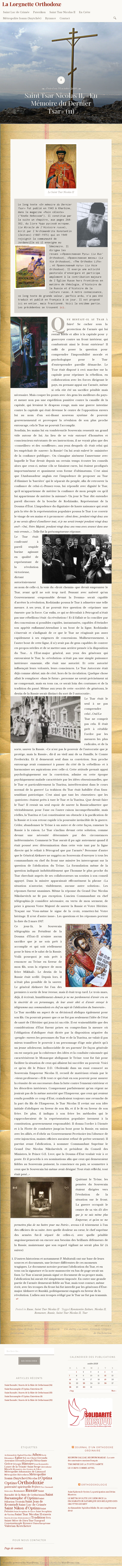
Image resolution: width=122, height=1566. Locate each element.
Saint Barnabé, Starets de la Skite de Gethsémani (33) (28, 1393)
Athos (36, 1454)
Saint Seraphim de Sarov (24, 1511)
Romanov (40, 1312)
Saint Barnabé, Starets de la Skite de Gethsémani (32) (28, 1400)
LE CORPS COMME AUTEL (81, 1468)
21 (70, 1383)
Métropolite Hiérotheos (16, 1475)
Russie (51, 1312)
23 (84, 1383)
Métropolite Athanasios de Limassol (25, 1471)
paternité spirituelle (17, 1486)
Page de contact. (13, 1548)
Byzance (50, 18)
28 (70, 1387)
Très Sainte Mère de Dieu (27, 1519)
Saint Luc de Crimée (16, 12)
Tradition (38, 1517)
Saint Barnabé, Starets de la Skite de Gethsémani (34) (28, 1385)
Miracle (8, 1469)
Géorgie (17, 1464)
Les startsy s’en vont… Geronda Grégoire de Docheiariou (88, 1330)
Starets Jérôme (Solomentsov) (17, 1518)
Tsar (85, 1312)
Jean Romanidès (41, 1464)
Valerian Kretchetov (17, 1526)
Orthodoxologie (94, 1484)
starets (46, 1514)
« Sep (71, 1391)
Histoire (28, 1463)
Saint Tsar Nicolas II (62, 12)
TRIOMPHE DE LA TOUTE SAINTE (85, 1464)
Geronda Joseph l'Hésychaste (31, 1460)
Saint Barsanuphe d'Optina (28, 1496)
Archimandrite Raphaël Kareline (18, 1455)
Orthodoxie (31, 1482)
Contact (65, 18)
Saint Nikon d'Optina (22, 1508)
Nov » (114, 1391)
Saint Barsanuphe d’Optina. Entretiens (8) (23, 1396)
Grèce (8, 1463)
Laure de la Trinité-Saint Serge (22, 1466)
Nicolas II (100, 1309)
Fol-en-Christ (30, 1458)
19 (105, 1380)
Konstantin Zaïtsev (82, 1309)
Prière (36, 1486)
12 (105, 1376)
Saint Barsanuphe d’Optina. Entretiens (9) (23, 1389)
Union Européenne (41, 1523)
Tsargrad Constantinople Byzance (24, 1521)
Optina (46, 1478)
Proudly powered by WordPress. (21, 1562)
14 (70, 1380)
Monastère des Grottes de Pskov (27, 1469)
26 (105, 1383)
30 (84, 1387)
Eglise (18, 1457)
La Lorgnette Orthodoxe (31, 3)
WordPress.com (70, 1562)
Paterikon (39, 12)
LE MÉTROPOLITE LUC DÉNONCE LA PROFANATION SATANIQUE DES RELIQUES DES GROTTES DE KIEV (92, 1501)
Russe (30, 1309)
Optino (10, 1483)
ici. (63, 307)
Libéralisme (46, 1467)
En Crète (84, 12)
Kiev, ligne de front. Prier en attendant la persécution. (35, 1330)
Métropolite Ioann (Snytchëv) (22, 18)
